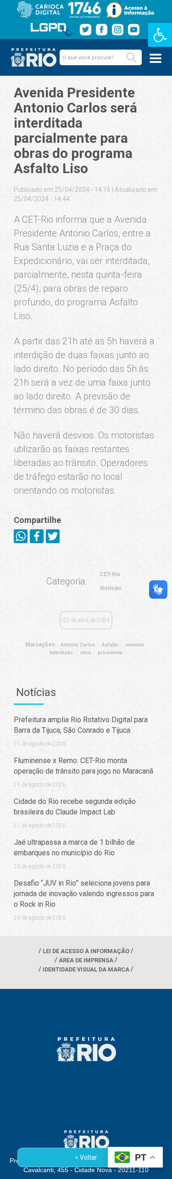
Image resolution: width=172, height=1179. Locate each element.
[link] (160, 35)
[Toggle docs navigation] (155, 58)
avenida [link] (134, 645)
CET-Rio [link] (110, 574)
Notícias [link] (111, 588)
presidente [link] (110, 653)
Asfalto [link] (110, 645)
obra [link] (85, 653)
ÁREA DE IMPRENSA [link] (86, 960)
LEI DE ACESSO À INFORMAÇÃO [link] (86, 951)
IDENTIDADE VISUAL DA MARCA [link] (86, 969)
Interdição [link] (61, 653)
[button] (131, 57)
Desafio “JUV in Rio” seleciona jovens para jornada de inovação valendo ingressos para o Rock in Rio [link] (84, 894)
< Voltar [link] (86, 1157)
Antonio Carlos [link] (78, 645)
